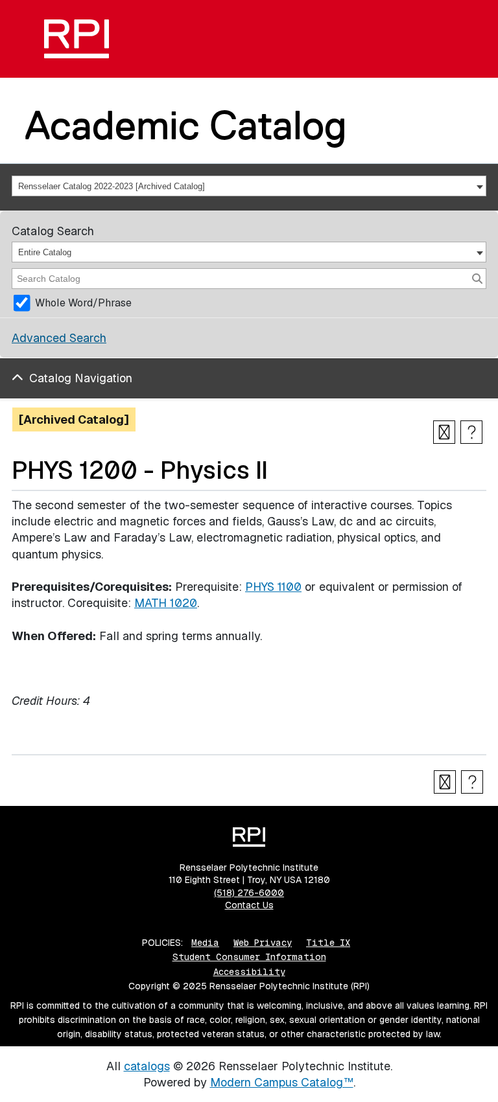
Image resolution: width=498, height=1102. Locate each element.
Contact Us (249, 905)
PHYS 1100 (273, 586)
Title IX (328, 942)
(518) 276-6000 (249, 893)
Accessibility (249, 972)
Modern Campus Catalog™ (281, 1082)
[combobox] (249, 186)
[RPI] (76, 39)
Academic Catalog (186, 125)
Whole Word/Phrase (83, 303)
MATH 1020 (165, 602)
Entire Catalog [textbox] (44, 252)
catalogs (147, 1066)
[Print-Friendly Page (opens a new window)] (444, 432)
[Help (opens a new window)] (471, 432)
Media (205, 942)
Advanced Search (59, 337)
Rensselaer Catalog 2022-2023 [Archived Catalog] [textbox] (111, 186)
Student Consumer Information (249, 957)
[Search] (477, 278)
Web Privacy (262, 942)
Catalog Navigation (80, 378)
